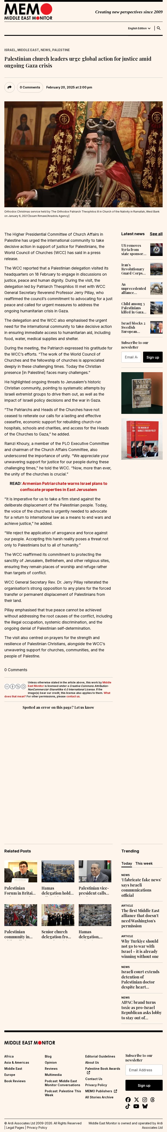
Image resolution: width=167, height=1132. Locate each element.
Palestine (61, 50)
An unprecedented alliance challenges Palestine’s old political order (133, 288)
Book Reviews (15, 1081)
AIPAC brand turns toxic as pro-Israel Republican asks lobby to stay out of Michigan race (141, 1010)
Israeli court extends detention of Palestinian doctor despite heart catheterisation (140, 979)
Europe (9, 1075)
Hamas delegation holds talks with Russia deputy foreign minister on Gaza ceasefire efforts (57, 891)
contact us (73, 696)
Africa (9, 1056)
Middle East (28, 50)
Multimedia (53, 1075)
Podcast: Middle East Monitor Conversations (62, 1083)
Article (127, 905)
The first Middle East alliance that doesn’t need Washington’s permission (140, 918)
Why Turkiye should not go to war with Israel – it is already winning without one (140, 949)
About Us (92, 1062)
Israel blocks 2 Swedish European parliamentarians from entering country (134, 327)
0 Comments (30, 87)
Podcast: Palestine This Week (63, 1093)
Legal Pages (15, 1127)
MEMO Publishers (98, 1091)
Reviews (51, 1068)
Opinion (51, 1062)
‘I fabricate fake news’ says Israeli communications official (141, 887)
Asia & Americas (16, 1062)
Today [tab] (126, 863)
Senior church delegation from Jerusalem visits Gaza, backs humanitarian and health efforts (56, 934)
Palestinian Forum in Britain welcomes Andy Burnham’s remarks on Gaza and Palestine (20, 891)
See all (156, 234)
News (45, 50)
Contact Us (93, 1079)
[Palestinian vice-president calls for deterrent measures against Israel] (95, 871)
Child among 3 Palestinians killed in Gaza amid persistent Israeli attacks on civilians (134, 308)
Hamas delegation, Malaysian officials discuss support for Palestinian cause (94, 934)
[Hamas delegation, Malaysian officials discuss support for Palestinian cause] (95, 915)
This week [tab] (144, 863)
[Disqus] (58, 770)
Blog (48, 1056)
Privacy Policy (96, 1085)
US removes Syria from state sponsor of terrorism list (132, 249)
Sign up (153, 357)
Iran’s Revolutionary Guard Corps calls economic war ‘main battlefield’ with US (133, 269)
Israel (10, 50)
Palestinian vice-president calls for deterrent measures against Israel (95, 891)
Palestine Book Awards (102, 1068)
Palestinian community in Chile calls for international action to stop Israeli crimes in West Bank (19, 934)
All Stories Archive (99, 1097)
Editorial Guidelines (100, 1056)
